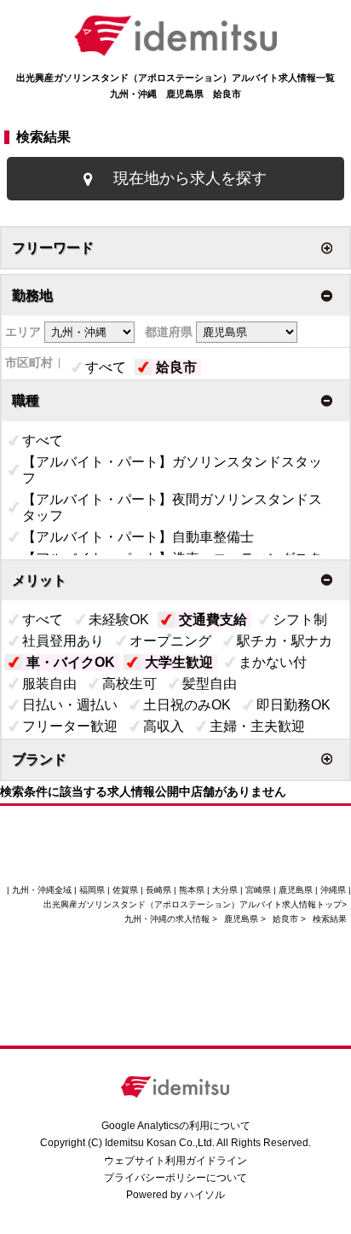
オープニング (170, 641)
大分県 (225, 890)
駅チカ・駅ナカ (284, 641)
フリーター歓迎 (70, 726)
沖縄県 (333, 890)
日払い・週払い (70, 705)
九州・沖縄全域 (42, 890)
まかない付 (273, 662)
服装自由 (49, 683)
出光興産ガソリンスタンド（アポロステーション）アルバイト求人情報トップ (192, 904)
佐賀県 (125, 890)
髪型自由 (209, 683)
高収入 (163, 726)
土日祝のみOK (187, 705)
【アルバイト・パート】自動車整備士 (138, 537)
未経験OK (119, 619)
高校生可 (129, 683)
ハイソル (204, 1195)
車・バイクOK (70, 662)
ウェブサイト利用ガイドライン (175, 1161)
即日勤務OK (293, 705)
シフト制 (300, 619)
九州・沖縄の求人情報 (168, 919)
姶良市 (176, 367)
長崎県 (158, 890)
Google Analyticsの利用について (175, 1126)
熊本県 (191, 890)
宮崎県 (258, 890)
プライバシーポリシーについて (175, 1178)
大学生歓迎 (179, 662)
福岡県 (92, 890)
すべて (105, 367)
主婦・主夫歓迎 (257, 726)
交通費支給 (213, 619)
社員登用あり (63, 641)
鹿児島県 (241, 919)
